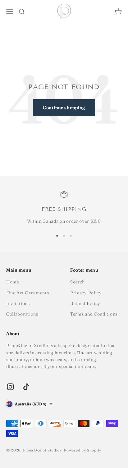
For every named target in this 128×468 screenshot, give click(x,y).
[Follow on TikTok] (26, 387)
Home (12, 282)
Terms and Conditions (93, 314)
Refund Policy (85, 303)
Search (77, 282)
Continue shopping (64, 107)
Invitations (18, 303)
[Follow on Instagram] (10, 387)
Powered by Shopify (82, 450)
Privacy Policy (86, 293)
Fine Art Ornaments (27, 293)
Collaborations (22, 314)
